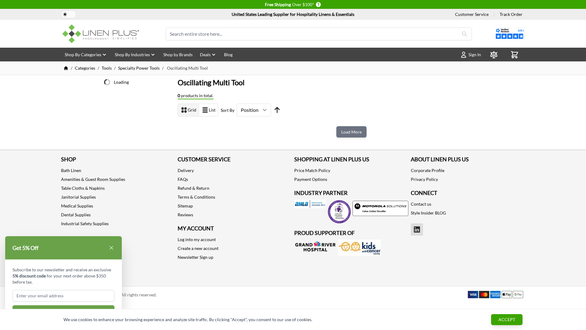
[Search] (464, 34)
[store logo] (102, 34)
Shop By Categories (83, 54)
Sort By (227, 110)
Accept (506, 319)
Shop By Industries (132, 54)
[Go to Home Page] (66, 68)
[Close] (111, 248)
